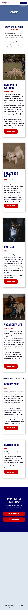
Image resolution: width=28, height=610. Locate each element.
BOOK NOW (23, 2)
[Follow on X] (15, 596)
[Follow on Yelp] (20, 596)
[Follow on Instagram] (9, 596)
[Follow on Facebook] (7, 596)
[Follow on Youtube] (12, 596)
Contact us (22, 598)
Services (14, 598)
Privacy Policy (20, 607)
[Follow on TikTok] (18, 596)
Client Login (6, 598)
